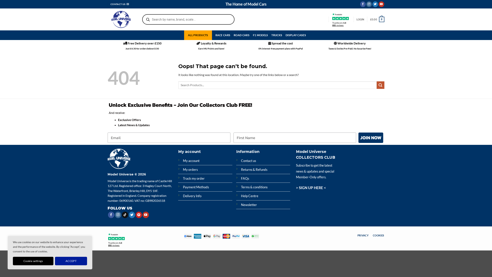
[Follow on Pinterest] (139, 215)
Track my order (194, 178)
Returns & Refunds (254, 170)
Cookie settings (33, 261)
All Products (198, 35)
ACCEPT (71, 261)
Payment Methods (196, 187)
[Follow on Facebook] (363, 4)
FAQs (245, 178)
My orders (190, 170)
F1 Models (260, 35)
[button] (377, 19)
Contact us (248, 161)
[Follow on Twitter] (375, 4)
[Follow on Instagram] (369, 4)
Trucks (276, 35)
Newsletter (249, 205)
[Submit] (380, 85)
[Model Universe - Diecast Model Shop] (121, 19)
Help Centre (249, 196)
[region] (50, 252)
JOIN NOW (370, 137)
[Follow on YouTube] (381, 4)
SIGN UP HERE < (312, 187)
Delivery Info (192, 196)
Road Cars (241, 35)
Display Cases (296, 35)
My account (191, 161)
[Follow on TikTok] (125, 215)
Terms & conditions (254, 187)
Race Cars (222, 35)
